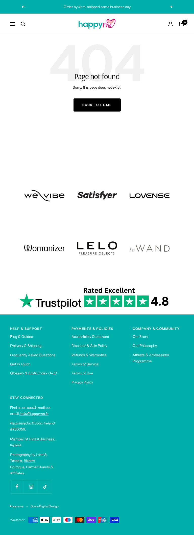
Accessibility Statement (90, 336)
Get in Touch (20, 364)
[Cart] (181, 24)
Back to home (97, 105)
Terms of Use (82, 373)
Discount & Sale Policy (89, 345)
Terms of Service (85, 364)
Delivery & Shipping (25, 345)
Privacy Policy (82, 382)
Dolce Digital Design (45, 506)
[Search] (23, 24)
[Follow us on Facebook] (17, 486)
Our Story (140, 336)
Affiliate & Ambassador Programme (151, 358)
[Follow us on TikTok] (45, 486)
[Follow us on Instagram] (31, 486)
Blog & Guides (21, 336)
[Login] (170, 24)
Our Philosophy (145, 345)
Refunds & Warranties (89, 355)
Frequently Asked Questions (32, 355)
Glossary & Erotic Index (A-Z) (33, 373)
